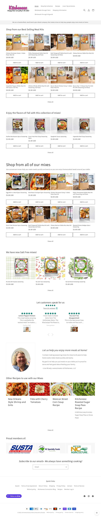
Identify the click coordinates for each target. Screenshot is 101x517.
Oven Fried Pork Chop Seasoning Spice (37, 137)
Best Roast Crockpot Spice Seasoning (39, 192)
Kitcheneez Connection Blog (47, 489)
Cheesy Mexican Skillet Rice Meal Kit (83, 53)
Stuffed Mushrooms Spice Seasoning (16, 136)
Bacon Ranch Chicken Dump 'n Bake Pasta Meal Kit (61, 86)
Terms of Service (79, 486)
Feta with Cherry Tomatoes (39, 400)
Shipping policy (79, 512)
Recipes (60, 489)
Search (17, 486)
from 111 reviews (49, 308)
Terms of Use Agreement (29, 486)
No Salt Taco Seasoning (43, 281)
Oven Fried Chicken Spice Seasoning (16, 225)
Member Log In (69, 489)
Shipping (52, 486)
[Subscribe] (66, 467)
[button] (84, 10)
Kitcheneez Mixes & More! (28, 512)
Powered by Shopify (40, 512)
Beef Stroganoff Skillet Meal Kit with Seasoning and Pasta (61, 54)
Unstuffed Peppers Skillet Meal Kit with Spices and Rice (16, 86)
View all (50, 102)
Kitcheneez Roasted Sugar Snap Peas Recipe (82, 403)
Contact (69, 486)
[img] (50, 305)
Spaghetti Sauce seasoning (58, 136)
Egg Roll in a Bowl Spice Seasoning (16, 192)
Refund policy (31, 489)
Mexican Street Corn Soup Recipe (60, 402)
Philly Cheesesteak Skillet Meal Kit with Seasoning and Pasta (38, 54)
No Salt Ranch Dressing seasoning (75, 281)
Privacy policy (59, 512)
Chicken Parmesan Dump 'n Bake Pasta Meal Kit (15, 54)
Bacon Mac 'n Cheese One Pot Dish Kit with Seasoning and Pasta (83, 86)
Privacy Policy (61, 486)
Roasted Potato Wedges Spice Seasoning (81, 226)
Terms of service (69, 512)
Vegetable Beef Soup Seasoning (82, 136)
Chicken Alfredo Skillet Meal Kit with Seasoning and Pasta (38, 86)
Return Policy (43, 486)
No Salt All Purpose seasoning (14, 281)
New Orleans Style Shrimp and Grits (17, 402)
